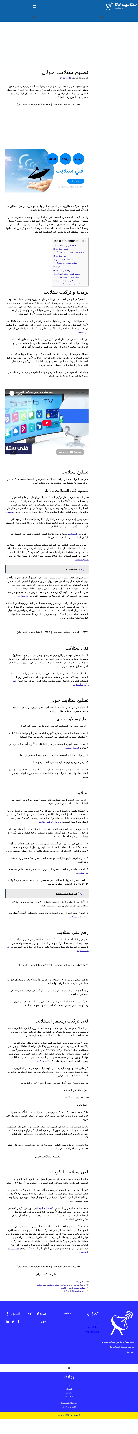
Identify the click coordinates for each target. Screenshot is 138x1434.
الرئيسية (69, 1385)
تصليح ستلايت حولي (64, 259)
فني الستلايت (74, 533)
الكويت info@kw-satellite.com (92, 1327)
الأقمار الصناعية (46, 1208)
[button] (34, 6)
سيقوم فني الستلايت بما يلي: (72, 252)
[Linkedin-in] (7, 1321)
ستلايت (59, 266)
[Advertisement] (47, 43)
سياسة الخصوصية (69, 1403)
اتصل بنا (69, 1397)
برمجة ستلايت (79, 1285)
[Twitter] (13, 1321)
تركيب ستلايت (76, 916)
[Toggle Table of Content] (83, 241)
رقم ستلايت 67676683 (74, 1291)
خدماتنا (69, 1389)
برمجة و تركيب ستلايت (65, 245)
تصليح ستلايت (62, 248)
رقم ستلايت (24, 595)
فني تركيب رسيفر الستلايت (67, 274)
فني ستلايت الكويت (64, 280)
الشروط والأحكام (69, 1407)
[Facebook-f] (18, 1321)
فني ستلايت (61, 256)
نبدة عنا (69, 1393)
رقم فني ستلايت (63, 270)
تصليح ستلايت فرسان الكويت (73, 1288)
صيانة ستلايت (53, 1285)
